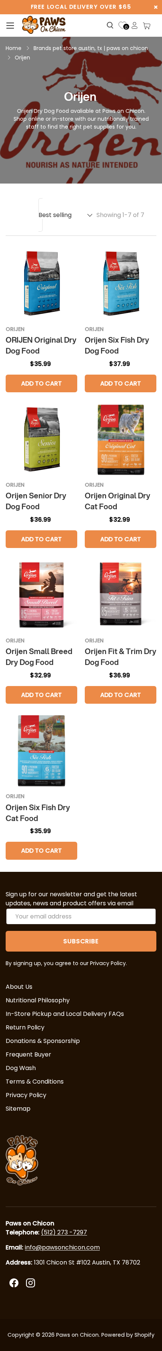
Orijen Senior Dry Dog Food (36, 501)
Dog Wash (21, 1068)
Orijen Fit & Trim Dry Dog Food (120, 657)
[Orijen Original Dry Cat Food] (120, 439)
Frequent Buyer (28, 1054)
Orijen (22, 57)
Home (13, 48)
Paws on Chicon (77, 1335)
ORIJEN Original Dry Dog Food (41, 345)
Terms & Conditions (35, 1081)
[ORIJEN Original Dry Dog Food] (41, 283)
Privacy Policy (26, 1095)
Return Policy (25, 1027)
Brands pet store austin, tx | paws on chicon (91, 48)
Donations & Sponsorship (43, 1041)
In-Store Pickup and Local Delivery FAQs (65, 1013)
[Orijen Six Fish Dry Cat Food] (41, 750)
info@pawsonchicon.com (62, 1247)
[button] (147, 26)
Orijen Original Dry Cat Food (117, 501)
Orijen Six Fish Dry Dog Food (117, 345)
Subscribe (80, 941)
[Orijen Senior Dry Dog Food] (41, 439)
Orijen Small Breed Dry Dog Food (39, 657)
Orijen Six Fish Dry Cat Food (38, 813)
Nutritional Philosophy (38, 1000)
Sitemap (18, 1108)
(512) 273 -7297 (64, 1232)
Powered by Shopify (127, 1335)
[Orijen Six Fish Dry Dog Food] (120, 283)
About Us (19, 986)
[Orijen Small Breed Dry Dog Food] (41, 595)
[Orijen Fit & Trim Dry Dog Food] (120, 595)
